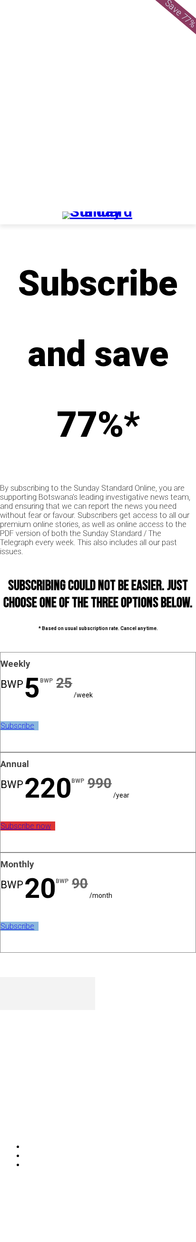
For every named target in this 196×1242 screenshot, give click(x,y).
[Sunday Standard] (98, 217)
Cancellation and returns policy (157, 1215)
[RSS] (58, 1116)
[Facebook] (10, 1116)
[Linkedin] (34, 1116)
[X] (83, 1116)
